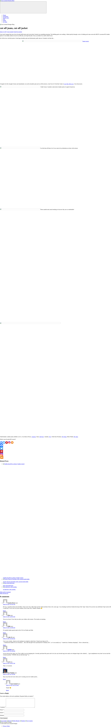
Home (4, 15)
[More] (12, 442)
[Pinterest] (6, 442)
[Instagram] (9, 442)
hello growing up (4, 593)
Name (2, 709)
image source (86, 41)
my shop (5, 22)
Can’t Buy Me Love (69, 84)
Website (2, 715)
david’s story (6, 17)
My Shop (64, 436)
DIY (4, 19)
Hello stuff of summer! (5, 592)
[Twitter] (4, 442)
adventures (5, 16)
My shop (76, 436)
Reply (4, 610)
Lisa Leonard (10, 31)
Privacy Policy (6, 726)
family (4, 20)
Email (2, 712)
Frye (50, 436)
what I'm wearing (18, 31)
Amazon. (34, 436)
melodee (10, 649)
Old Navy (41, 436)
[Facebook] (1, 442)
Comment (3, 707)
